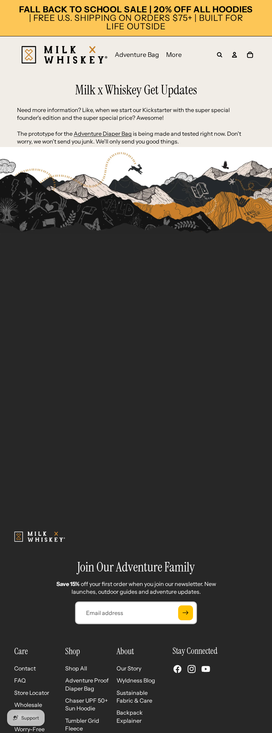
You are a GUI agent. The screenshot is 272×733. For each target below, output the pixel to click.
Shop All (76, 668)
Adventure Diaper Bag (103, 133)
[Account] (234, 55)
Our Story (129, 668)
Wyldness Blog (136, 680)
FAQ (20, 680)
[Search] (219, 55)
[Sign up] (185, 612)
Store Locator (31, 692)
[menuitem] (174, 55)
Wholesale (28, 704)
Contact (25, 668)
